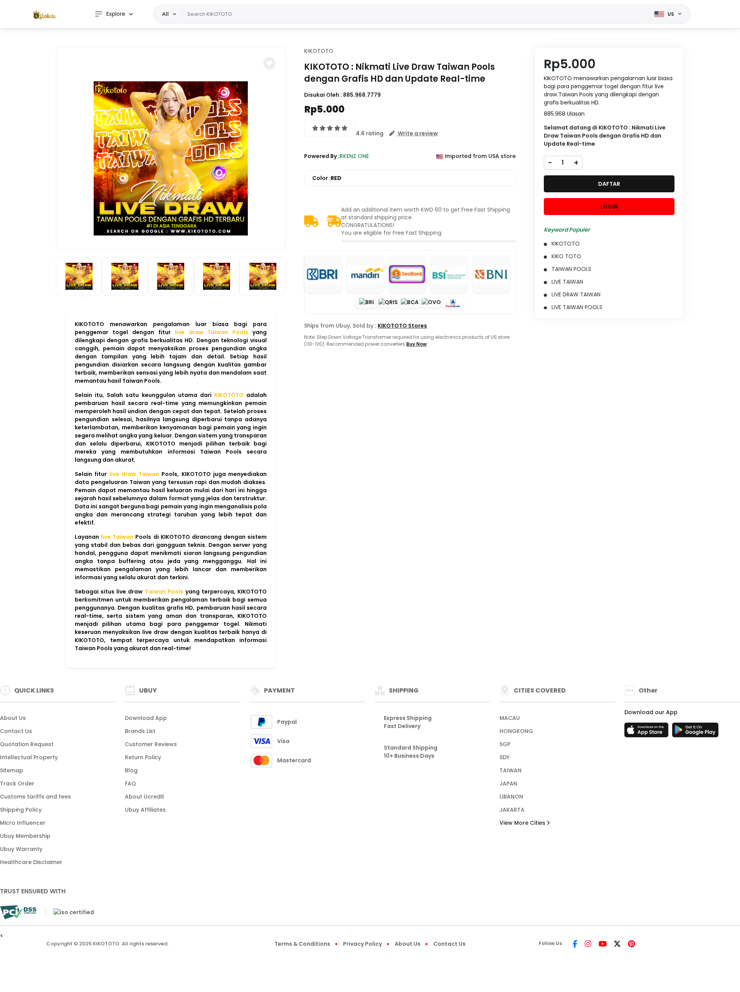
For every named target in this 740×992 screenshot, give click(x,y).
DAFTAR (609, 184)
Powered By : (322, 156)
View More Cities (523, 823)
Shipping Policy (21, 810)
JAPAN (508, 783)
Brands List (140, 731)
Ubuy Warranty (21, 849)
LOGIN (609, 206)
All (165, 13)
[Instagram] (588, 944)
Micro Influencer (22, 823)
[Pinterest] (631, 944)
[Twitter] (617, 944)
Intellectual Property (29, 757)
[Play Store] (695, 732)
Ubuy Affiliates (145, 810)
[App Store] (647, 732)
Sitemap (11, 770)
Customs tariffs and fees (35, 796)
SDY (505, 757)
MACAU (510, 718)
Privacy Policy (362, 944)
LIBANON (511, 796)
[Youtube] (602, 944)
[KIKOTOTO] (44, 14)
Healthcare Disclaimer (31, 862)
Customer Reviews (151, 744)
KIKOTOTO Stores (402, 326)
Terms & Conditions (302, 944)
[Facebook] (575, 944)
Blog (131, 770)
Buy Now (416, 344)
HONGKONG (516, 731)
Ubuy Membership (25, 836)
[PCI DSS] (18, 912)
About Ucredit (144, 796)
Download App (146, 718)
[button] (269, 63)
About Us (13, 718)
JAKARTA (512, 810)
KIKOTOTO (318, 51)
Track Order (17, 783)
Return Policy (143, 757)
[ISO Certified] (69, 912)
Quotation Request (27, 744)
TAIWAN (510, 770)
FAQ (130, 783)
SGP (505, 744)
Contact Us (16, 731)
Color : (326, 178)
